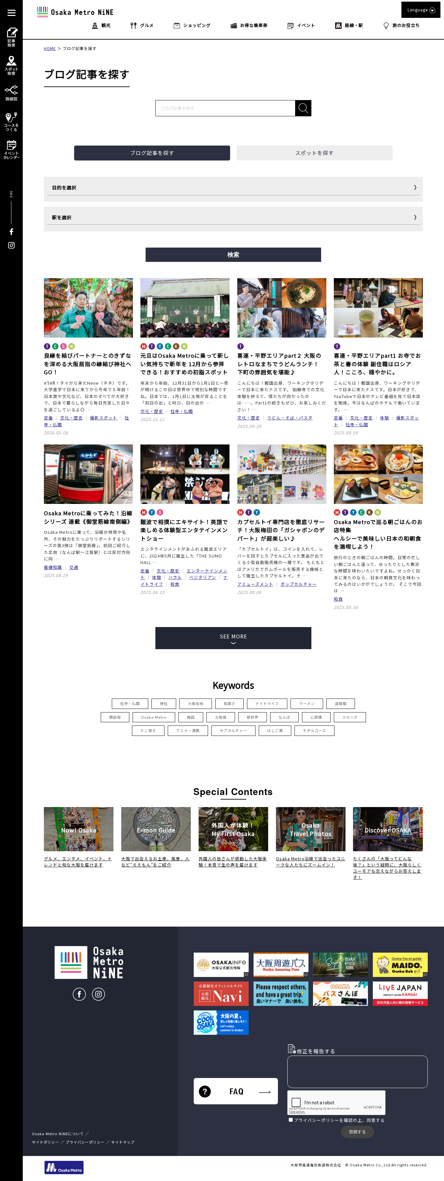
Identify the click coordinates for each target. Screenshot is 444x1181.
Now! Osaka (79, 830)
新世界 (252, 717)
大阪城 (221, 717)
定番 (48, 418)
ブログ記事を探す (80, 48)
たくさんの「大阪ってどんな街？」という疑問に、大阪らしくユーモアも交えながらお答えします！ (387, 867)
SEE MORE (233, 636)
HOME (50, 48)
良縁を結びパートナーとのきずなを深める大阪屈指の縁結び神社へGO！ (88, 364)
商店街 (115, 717)
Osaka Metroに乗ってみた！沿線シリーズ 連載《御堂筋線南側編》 (88, 517)
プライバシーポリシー (316, 1120)
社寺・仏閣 (181, 411)
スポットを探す (314, 153)
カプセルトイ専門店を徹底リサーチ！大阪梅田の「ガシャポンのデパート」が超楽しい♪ (281, 530)
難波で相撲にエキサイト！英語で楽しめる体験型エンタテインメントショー (184, 530)
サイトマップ (123, 1142)
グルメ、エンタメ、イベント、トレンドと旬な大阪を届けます (78, 861)
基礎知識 (53, 567)
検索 (233, 254)
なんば (284, 717)
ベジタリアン (202, 577)
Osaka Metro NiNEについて (58, 1133)
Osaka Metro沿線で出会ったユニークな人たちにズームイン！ (311, 861)
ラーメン (307, 703)
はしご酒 (275, 730)
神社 (164, 703)
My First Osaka (233, 829)
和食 (174, 584)
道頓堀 (340, 703)
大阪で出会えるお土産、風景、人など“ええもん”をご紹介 (155, 861)
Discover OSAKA (388, 830)
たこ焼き (148, 730)
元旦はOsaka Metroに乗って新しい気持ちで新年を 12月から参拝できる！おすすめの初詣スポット (184, 364)
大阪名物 (195, 703)
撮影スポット (103, 418)
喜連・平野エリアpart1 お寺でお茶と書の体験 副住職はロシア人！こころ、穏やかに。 (377, 364)
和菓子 (229, 703)
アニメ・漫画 (188, 730)
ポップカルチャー (299, 584)
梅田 (191, 717)
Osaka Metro (154, 717)
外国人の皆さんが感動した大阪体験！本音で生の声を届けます (233, 861)
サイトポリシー (45, 1142)
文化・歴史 (71, 418)
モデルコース (314, 730)
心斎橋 (316, 717)
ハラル (175, 577)
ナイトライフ (267, 703)
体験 (384, 418)
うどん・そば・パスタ (290, 418)
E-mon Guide (156, 830)
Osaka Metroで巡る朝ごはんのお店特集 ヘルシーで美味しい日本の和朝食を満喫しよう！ (378, 534)
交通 (73, 567)
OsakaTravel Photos (311, 829)
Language (418, 9)
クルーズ (350, 717)
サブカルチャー (233, 730)
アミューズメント (255, 584)
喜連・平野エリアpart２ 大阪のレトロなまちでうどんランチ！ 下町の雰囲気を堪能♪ (279, 364)
